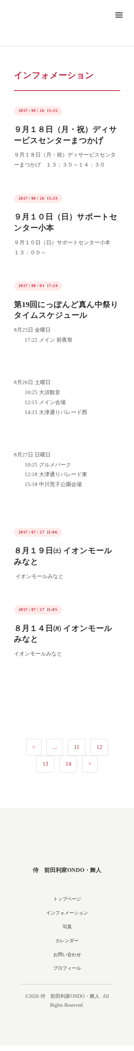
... (55, 747)
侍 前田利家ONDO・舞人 (67, 870)
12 (99, 747)
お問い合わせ (67, 954)
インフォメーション (67, 912)
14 (68, 764)
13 (45, 764)
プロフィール (67, 968)
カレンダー (67, 940)
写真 (67, 926)
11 (76, 747)
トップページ (67, 899)
